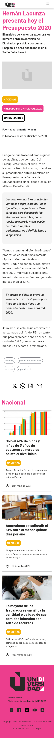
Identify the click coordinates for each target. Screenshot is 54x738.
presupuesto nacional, (30, 360)
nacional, (9, 360)
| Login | (38, 728)
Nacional (10, 99)
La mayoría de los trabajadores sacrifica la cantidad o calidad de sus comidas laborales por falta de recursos (26, 614)
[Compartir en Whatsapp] (22, 386)
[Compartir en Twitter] (14, 385)
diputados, (23, 369)
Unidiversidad (13, 117)
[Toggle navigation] (48, 3)
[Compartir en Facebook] (31, 386)
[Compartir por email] (39, 385)
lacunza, (9, 369)
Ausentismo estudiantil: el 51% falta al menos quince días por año (27, 529)
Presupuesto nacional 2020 (23, 108)
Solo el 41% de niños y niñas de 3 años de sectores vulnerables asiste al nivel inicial (23, 447)
